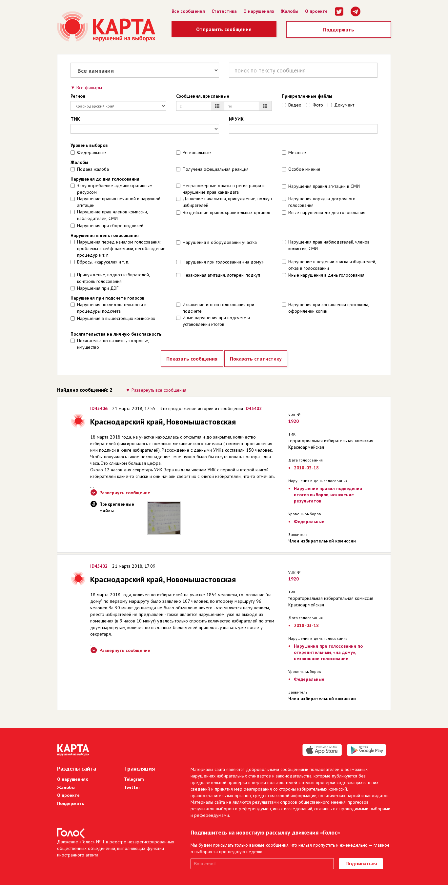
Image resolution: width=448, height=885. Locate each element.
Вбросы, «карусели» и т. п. (103, 262)
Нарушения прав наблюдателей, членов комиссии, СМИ (329, 245)
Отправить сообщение (224, 29)
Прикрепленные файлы (307, 96)
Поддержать (338, 29)
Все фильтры (89, 87)
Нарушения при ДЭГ (97, 288)
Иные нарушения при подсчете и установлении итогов (216, 321)
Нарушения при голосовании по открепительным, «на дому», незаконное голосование (328, 652)
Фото (318, 105)
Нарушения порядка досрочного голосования (322, 202)
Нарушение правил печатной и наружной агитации (118, 202)
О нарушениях (258, 11)
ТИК (75, 119)
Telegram (134, 779)
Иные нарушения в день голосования (326, 275)
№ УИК (236, 119)
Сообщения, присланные (202, 96)
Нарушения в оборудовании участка (220, 242)
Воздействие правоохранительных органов (226, 212)
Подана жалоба (93, 169)
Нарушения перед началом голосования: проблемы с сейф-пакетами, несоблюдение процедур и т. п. (121, 248)
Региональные (197, 152)
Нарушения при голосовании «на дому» (223, 262)
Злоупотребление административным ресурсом (115, 189)
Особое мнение (304, 169)
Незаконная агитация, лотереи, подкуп (221, 275)
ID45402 (253, 408)
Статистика (224, 11)
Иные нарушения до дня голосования (326, 212)
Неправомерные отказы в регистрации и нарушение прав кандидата (224, 189)
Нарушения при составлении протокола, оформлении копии (328, 308)
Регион (78, 96)
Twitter (132, 787)
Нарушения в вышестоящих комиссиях (116, 318)
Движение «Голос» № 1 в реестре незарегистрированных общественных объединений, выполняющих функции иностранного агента (115, 848)
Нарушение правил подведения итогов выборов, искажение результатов (328, 494)
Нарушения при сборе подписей (110, 225)
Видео (294, 105)
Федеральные (91, 152)
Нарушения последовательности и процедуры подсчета (112, 308)
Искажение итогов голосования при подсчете (218, 308)
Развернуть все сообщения (159, 390)
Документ (344, 105)
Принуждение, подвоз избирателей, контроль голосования (113, 278)
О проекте (316, 11)
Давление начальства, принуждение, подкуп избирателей (227, 202)
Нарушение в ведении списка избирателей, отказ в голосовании (332, 265)
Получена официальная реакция (216, 169)
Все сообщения (188, 11)
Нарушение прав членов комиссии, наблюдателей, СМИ (112, 215)
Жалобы (289, 11)
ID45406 (99, 408)
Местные (297, 152)
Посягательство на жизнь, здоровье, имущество (113, 344)
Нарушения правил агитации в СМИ (324, 186)
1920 (293, 421)
